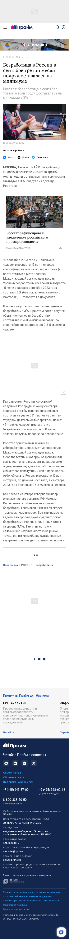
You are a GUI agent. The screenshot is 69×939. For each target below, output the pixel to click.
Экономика (34, 44)
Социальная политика (15, 905)
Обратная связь (13, 777)
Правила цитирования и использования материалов (31, 892)
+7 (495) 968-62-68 (52, 791)
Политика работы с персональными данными (27, 896)
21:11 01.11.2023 (11, 57)
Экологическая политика (16, 909)
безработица (44, 564)
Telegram (42, 157)
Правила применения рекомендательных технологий (31, 900)
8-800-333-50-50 (15, 801)
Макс (11, 157)
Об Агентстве (12, 772)
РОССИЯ (26, 564)
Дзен (25, 157)
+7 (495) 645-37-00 (16, 789)
